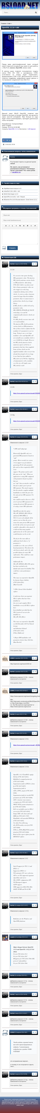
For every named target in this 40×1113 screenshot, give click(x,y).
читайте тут (16, 172)
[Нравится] (10, 140)
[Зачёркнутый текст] (16, 226)
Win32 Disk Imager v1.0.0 (11, 194)
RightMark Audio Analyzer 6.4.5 (12, 188)
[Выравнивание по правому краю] (27, 226)
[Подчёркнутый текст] (12, 226)
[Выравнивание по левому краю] (20, 226)
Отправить (12, 248)
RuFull (12, 264)
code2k (12, 937)
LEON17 (12, 1032)
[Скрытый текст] (35, 226)
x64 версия (32, 129)
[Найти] (36, 12)
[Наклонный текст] (9, 226)
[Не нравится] (3, 140)
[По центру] (24, 226)
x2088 (12, 658)
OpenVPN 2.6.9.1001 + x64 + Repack (14, 197)
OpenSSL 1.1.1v (13, 129)
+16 (7, 140)
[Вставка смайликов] (31, 226)
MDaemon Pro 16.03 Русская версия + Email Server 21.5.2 (20, 199)
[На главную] (20, 4)
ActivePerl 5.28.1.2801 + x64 (12, 191)
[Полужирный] (5, 226)
